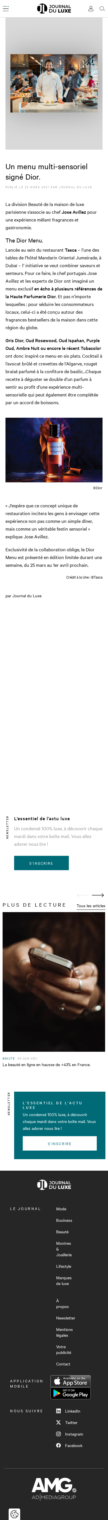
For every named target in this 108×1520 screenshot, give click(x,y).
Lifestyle (63, 1266)
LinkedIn (72, 1411)
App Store (70, 1381)
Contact (63, 1364)
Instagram (74, 1434)
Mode (61, 1208)
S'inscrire (41, 863)
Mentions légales (64, 1332)
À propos (62, 1303)
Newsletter (65, 1318)
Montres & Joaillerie (64, 1248)
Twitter (71, 1422)
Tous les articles (91, 905)
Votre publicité (63, 1349)
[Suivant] (98, 895)
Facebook (73, 1445)
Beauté (62, 1231)
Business (64, 1220)
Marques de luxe (64, 1280)
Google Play (70, 1393)
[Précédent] (83, 895)
